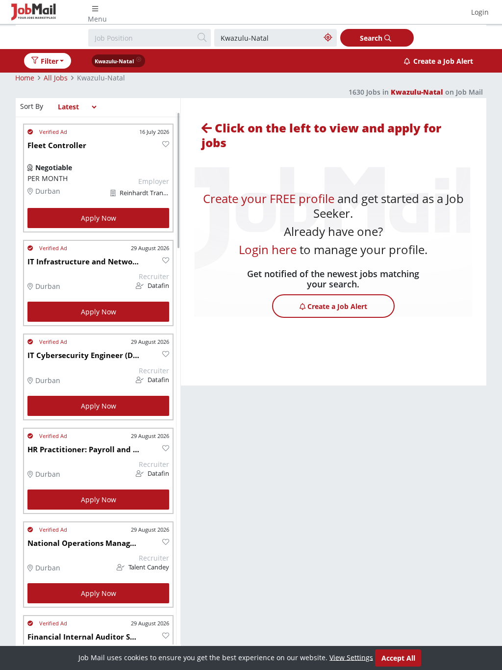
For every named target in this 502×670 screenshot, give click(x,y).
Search (372, 38)
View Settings (351, 657)
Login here (268, 249)
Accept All (398, 658)
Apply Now (98, 218)
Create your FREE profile (268, 198)
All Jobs (56, 77)
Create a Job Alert (443, 61)
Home (24, 77)
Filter (49, 61)
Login (480, 12)
